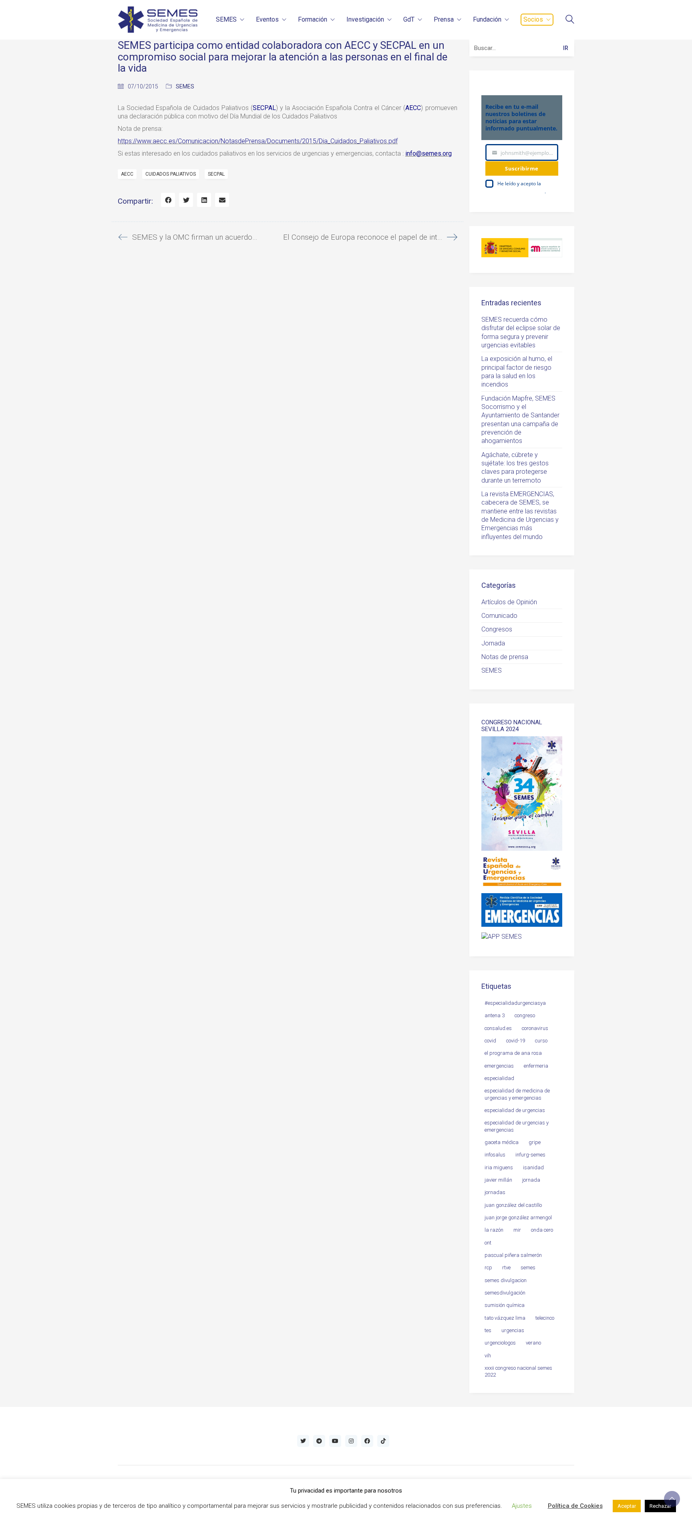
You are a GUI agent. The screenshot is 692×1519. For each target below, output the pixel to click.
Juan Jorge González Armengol (518, 1217)
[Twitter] (186, 200)
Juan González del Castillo (513, 1205)
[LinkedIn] (204, 200)
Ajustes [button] (522, 1505)
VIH (488, 1356)
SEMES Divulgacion (506, 1280)
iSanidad (533, 1167)
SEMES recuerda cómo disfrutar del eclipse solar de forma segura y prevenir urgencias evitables (520, 332)
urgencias (512, 1330)
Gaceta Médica (502, 1142)
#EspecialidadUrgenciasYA (515, 1003)
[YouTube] (335, 1441)
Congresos (496, 629)
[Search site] (569, 20)
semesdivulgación (505, 1293)
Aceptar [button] (627, 1506)
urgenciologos (500, 1343)
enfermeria (536, 1066)
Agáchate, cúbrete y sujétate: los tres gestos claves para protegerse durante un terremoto (515, 467)
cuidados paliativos (170, 174)
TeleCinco (544, 1318)
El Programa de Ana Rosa (513, 1053)
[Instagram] (351, 1441)
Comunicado (499, 615)
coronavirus (535, 1028)
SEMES (185, 86)
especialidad (499, 1078)
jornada (531, 1180)
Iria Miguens (499, 1167)
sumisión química (505, 1305)
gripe (535, 1142)
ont (488, 1243)
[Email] (222, 200)
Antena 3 (495, 1015)
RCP (488, 1267)
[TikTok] (383, 1441)
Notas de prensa (504, 657)
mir (517, 1230)
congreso (525, 1015)
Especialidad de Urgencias (515, 1110)
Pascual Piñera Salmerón (513, 1255)
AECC (127, 174)
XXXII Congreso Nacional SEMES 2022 (518, 1371)
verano (533, 1343)
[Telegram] (319, 1441)
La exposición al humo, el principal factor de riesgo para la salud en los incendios (516, 371)
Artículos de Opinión (509, 602)
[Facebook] (168, 200)
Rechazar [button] (660, 1506)
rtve (506, 1267)
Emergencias (499, 1066)
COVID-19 (515, 1041)
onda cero (542, 1230)
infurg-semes (530, 1155)
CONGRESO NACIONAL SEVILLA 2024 (511, 725)
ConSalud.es (498, 1028)
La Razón (494, 1230)
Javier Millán (498, 1180)
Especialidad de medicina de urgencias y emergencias (517, 1094)
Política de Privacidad (521, 191)
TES (488, 1330)
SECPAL (216, 174)
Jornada (493, 643)
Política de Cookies (575, 1505)
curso (541, 1041)
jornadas (495, 1192)
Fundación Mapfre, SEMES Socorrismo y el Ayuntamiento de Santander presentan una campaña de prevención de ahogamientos (520, 420)
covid (490, 1041)
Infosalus (495, 1155)
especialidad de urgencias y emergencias (517, 1126)
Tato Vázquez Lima (505, 1318)
